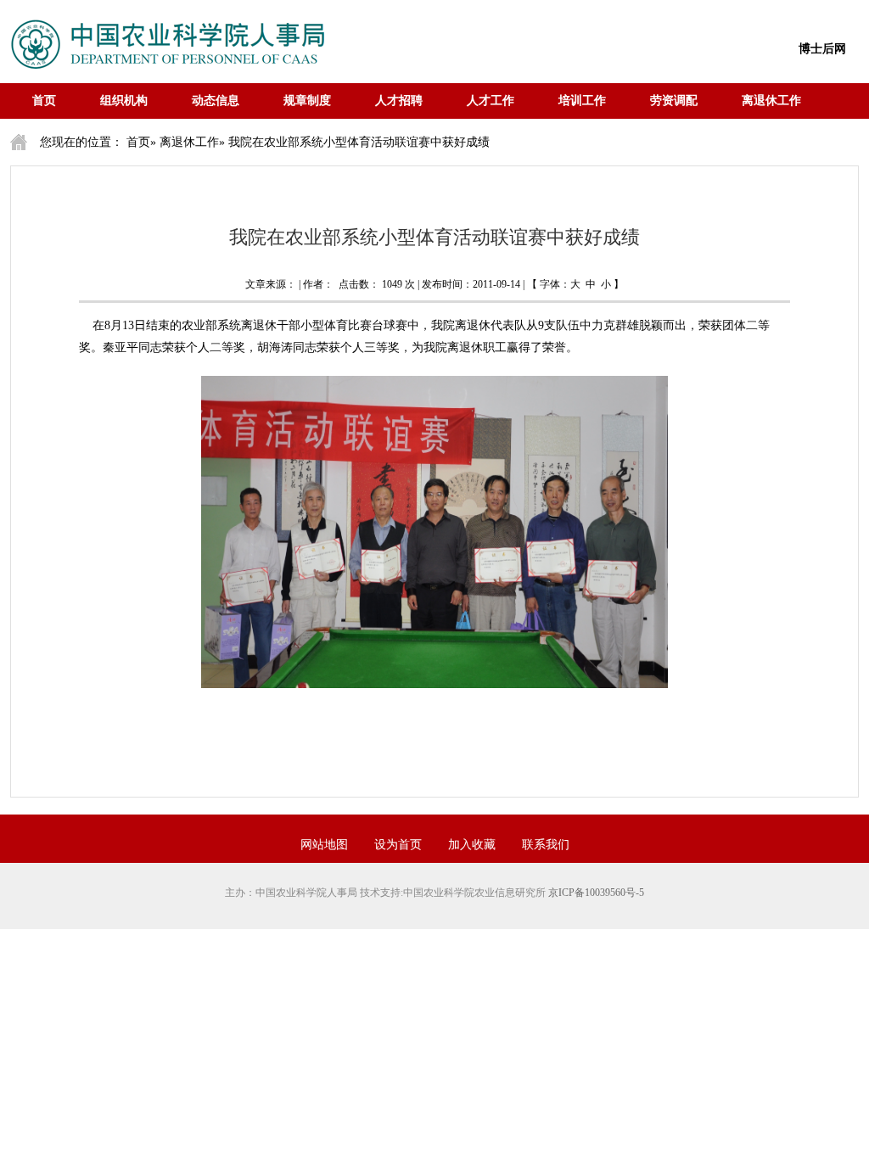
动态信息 (215, 100)
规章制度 (307, 100)
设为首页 (398, 844)
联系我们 (545, 844)
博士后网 (822, 48)
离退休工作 (771, 100)
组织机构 (124, 100)
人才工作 (490, 100)
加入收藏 (472, 844)
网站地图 (324, 844)
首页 (44, 100)
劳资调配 (674, 100)
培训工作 (582, 100)
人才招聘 (399, 100)
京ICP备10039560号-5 (596, 893)
